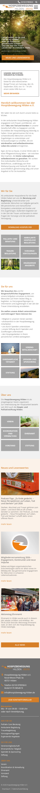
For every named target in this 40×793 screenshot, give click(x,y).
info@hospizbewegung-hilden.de (19, 692)
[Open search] (36, 2)
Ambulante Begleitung (10, 727)
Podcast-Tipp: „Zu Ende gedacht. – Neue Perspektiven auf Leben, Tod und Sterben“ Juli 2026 (18, 501)
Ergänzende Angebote (10, 736)
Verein (3, 764)
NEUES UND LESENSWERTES (18, 57)
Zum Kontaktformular (19, 699)
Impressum (6, 789)
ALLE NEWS (20, 645)
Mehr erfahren (11, 93)
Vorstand (5, 773)
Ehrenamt (5, 770)
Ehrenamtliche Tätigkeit (11, 748)
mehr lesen (6, 524)
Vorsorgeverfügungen (10, 733)
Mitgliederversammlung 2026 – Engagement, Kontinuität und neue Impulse (18, 560)
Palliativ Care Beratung (10, 724)
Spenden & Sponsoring (11, 751)
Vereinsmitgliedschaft (10, 745)
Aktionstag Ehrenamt (11, 614)
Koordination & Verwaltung (12, 767)
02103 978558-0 (27, 2)
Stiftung (4, 755)
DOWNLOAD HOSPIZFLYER (20, 227)
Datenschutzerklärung (20, 789)
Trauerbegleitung (8, 730)
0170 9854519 (16, 688)
